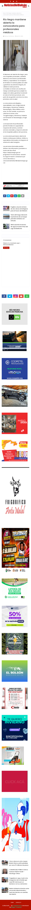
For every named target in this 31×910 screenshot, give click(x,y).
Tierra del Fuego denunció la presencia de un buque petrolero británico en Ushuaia (19, 218)
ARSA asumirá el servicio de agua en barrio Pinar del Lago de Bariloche (19, 226)
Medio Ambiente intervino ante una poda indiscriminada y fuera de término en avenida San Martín (19, 891)
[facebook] (10, 1)
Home (12, 902)
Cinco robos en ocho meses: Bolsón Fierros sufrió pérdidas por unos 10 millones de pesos (18, 863)
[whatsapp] (26, 296)
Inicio (4, 13)
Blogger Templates (16, 907)
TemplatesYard (17, 905)
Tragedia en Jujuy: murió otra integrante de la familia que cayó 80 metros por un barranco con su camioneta (18, 881)
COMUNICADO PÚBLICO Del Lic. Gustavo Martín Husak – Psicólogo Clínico (18, 871)
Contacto (18, 902)
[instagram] (17, 1)
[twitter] (13, 1)
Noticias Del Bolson (9, 36)
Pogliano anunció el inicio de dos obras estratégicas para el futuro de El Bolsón (19, 209)
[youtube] (21, 296)
